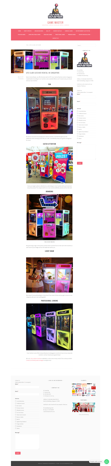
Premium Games (72, 34)
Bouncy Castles (57, 31)
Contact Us (55, 38)
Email (78, 101)
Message (79, 142)
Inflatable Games (82, 120)
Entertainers (81, 136)
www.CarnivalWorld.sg (84, 414)
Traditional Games (60, 34)
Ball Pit (48, 31)
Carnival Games (69, 31)
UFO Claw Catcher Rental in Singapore (43, 72)
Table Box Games (48, 34)
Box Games (81, 115)
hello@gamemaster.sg (49, 396)
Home (19, 31)
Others (80, 138)
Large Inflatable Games (34, 34)
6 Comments (20, 78)
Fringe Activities (82, 134)
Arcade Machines (39, 31)
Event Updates (27, 31)
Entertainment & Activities (83, 31)
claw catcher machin (35, 358)
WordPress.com (68, 463)
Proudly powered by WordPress (46, 463)
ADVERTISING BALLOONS (84, 34)
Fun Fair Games (21, 34)
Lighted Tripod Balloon (83, 131)
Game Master (55, 22)
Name (78, 94)
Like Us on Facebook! (55, 380)
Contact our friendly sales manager (34, 360)
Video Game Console (83, 125)
